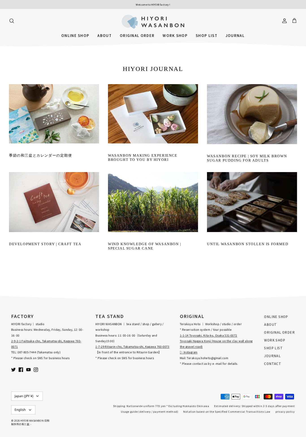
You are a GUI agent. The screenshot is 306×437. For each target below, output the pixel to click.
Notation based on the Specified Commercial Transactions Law (226, 411)
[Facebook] (21, 369)
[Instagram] (36, 369)
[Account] (283, 20)
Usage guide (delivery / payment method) (149, 411)
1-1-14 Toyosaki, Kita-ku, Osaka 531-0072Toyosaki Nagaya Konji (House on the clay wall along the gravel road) (216, 341)
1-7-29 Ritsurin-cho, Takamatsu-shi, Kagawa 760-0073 (132, 346)
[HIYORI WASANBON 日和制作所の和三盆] (153, 22)
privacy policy (285, 411)
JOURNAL (235, 35)
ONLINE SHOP (75, 35)
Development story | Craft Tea (45, 244)
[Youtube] (28, 369)
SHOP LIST (207, 35)
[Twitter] (13, 369)
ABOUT (104, 35)
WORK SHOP (175, 35)
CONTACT (272, 363)
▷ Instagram (189, 352)
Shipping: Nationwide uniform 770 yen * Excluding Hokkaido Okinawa (161, 406)
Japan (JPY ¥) (24, 396)
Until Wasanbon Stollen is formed (247, 244)
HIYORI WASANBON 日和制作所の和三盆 (30, 422)
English (20, 409)
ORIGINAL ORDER (137, 35)
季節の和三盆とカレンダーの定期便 (40, 155)
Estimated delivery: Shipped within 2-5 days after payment (254, 406)
